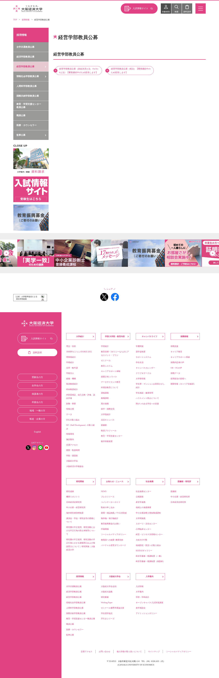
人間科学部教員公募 (27, 86)
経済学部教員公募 (25, 57)
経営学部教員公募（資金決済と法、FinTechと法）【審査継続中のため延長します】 (78, 71)
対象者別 (166, 12)
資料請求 (187, 12)
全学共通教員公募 (25, 47)
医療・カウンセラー (27, 125)
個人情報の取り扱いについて (129, 651)
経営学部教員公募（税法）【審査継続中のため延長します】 (131, 71)
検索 (176, 12)
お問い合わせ (104, 651)
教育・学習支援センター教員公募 (29, 105)
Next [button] (212, 253)
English (37, 432)
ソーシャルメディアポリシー (178, 651)
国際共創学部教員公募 (28, 96)
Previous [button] (6, 253)
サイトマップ (154, 651)
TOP (15, 20)
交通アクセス (86, 651)
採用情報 (25, 20)
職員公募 (21, 115)
